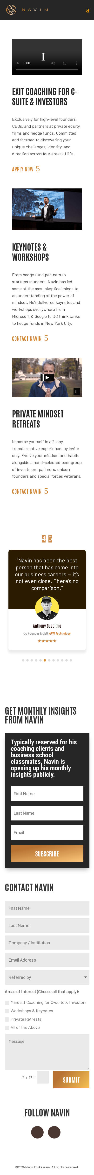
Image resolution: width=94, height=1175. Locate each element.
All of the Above (25, 1027)
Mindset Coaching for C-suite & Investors (49, 1002)
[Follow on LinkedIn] (54, 1132)
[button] (50, 538)
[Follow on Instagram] (37, 1132)
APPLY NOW (22, 168)
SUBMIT (71, 1079)
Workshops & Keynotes (32, 1010)
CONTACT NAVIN (27, 338)
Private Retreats (26, 1019)
